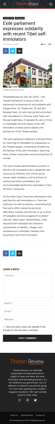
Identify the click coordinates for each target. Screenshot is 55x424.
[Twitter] (13, 51)
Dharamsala (20, 18)
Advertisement (27, 415)
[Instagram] (28, 400)
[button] (51, 4)
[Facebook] (6, 51)
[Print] (19, 51)
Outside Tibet (8, 18)
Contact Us (40, 415)
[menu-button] (5, 4)
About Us (14, 415)
